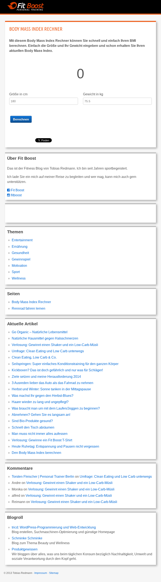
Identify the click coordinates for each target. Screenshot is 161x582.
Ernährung (19, 246)
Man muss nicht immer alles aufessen (40, 433)
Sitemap (53, 573)
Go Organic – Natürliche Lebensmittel (40, 332)
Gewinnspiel (21, 259)
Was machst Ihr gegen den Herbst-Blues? (42, 395)
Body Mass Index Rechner (35, 29)
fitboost (16, 195)
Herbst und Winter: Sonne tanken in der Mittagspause (51, 389)
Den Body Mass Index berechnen (36, 452)
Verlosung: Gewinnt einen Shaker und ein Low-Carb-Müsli (55, 345)
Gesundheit (20, 253)
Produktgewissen (25, 549)
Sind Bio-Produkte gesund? (32, 421)
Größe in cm (18, 94)
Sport (16, 272)
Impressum (40, 573)
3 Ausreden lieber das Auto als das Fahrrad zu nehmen (52, 383)
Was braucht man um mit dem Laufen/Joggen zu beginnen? (56, 408)
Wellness (19, 278)
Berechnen (21, 119)
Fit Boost (17, 190)
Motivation (19, 265)
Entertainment (22, 240)
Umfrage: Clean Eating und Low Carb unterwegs (48, 351)
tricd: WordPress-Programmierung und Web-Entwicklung (54, 527)
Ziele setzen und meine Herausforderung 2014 (46, 376)
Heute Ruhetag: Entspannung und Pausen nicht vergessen (55, 446)
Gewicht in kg (93, 94)
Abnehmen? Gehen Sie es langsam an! (41, 414)
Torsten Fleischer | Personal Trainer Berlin (43, 476)
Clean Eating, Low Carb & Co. (34, 357)
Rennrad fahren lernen (28, 308)
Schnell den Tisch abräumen (33, 427)
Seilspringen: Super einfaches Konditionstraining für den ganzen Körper (65, 364)
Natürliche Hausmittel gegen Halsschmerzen (45, 338)
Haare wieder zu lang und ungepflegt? (40, 402)
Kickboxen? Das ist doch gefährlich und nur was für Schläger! (57, 370)
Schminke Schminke (27, 538)
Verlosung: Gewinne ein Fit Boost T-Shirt (42, 440)
